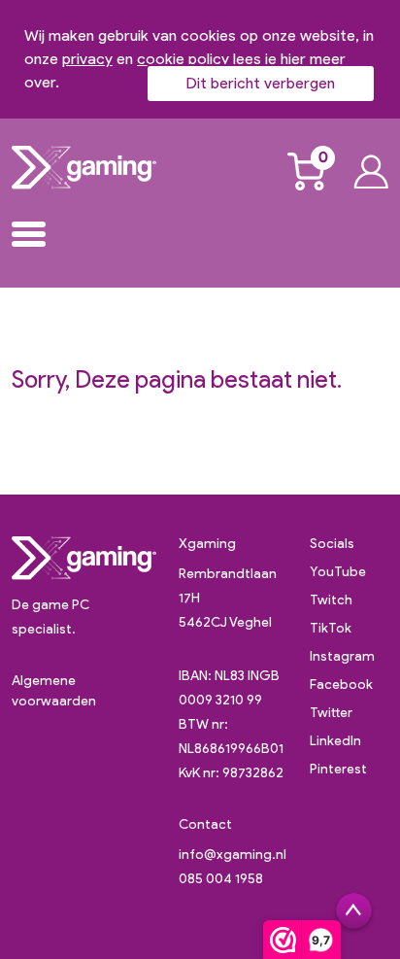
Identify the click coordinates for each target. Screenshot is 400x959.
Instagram (342, 656)
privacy (87, 59)
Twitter (331, 712)
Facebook (341, 684)
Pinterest (338, 769)
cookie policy (183, 59)
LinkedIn (335, 741)
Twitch (331, 600)
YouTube (338, 572)
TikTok (330, 628)
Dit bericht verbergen (260, 83)
